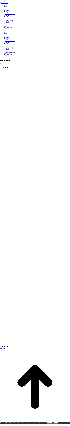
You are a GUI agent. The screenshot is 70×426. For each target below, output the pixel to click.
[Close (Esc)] (0, 424)
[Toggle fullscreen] (3, 424)
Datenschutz (2, 349)
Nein (51, 422)
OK (48, 422)
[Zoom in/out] (4, 424)
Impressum (2, 348)
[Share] (1, 424)
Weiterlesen (55, 422)
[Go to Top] (35, 421)
